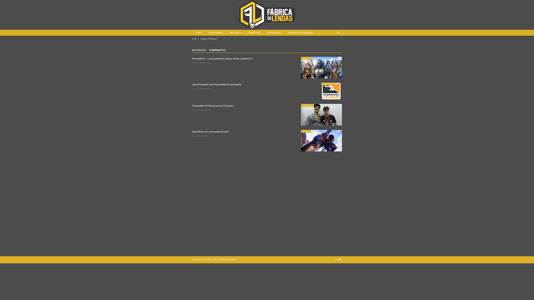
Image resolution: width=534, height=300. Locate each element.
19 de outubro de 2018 (201, 110)
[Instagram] (340, 259)
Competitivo (328, 84)
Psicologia (254, 33)
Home (198, 33)
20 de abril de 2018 (199, 136)
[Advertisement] (267, 178)
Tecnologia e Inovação (300, 33)
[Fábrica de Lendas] (267, 14)
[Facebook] (336, 259)
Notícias (234, 33)
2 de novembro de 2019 (201, 63)
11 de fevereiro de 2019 (202, 89)
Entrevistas (274, 33)
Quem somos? (215, 33)
